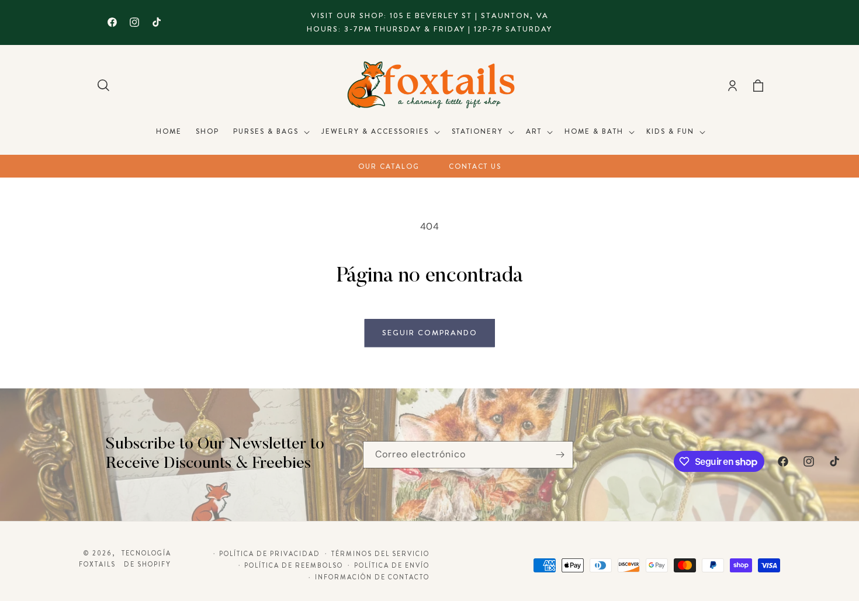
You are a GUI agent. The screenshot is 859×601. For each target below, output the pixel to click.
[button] (103, 85)
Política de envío (392, 565)
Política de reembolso (293, 565)
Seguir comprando (429, 332)
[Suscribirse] (560, 454)
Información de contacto (372, 577)
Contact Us (475, 166)
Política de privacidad (269, 553)
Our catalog (389, 166)
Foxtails (97, 564)
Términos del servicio (380, 553)
